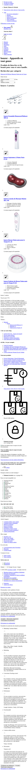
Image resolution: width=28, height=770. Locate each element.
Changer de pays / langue (14, 567)
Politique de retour (8, 527)
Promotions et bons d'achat (10, 528)
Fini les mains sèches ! (9, 335)
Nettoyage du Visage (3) (16, 327)
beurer (8, 323)
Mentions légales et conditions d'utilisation (14, 572)
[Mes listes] (5, 36)
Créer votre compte (8, 538)
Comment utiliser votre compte (11, 521)
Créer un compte (8, 34)
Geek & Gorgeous (8, 345)
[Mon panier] (15, 38)
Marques (6, 322)
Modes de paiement (11, 18)
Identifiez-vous (7, 28)
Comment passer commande (11, 523)
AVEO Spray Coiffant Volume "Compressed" (15, 362)
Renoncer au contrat (5, 587)
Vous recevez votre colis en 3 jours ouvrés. (14, 10)
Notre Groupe (7, 555)
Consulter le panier (8, 4)
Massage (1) (13, 326)
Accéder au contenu (9, 3)
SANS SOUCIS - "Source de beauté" (13, 333)
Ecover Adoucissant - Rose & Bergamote (14, 358)
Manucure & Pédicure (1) (16, 325)
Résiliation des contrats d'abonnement (13, 580)
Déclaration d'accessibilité (10, 578)
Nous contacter (10, 19)
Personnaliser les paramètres (7, 620)
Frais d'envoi (10, 16)
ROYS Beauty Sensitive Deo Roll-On (13, 361)
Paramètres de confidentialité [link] (11, 579)
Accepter (3, 619)
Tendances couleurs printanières (11, 338)
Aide (5, 12)
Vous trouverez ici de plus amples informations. (12, 459)
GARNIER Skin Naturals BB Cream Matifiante (15, 348)
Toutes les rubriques (12, 21)
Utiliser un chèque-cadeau (10, 542)
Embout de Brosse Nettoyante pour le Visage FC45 (15, 282)
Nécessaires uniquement (12, 619)
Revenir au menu (8, 2)
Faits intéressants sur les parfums (12, 339)
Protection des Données (9, 573)
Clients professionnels (9, 531)
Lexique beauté (7, 550)
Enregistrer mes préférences (7, 765)
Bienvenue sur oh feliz (9, 336)
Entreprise (6, 583)
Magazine (6, 549)
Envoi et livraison (8, 526)
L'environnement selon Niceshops (12, 547)
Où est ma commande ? (12, 14)
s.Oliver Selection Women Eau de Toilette (14, 352)
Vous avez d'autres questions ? (11, 530)
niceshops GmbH (12, 569)
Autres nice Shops (8, 584)
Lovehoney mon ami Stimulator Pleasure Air (15, 346)
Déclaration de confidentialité (8, 616)
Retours (9, 15)
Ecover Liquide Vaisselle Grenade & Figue (14, 359)
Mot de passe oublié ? (9, 539)
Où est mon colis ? (8, 541)
